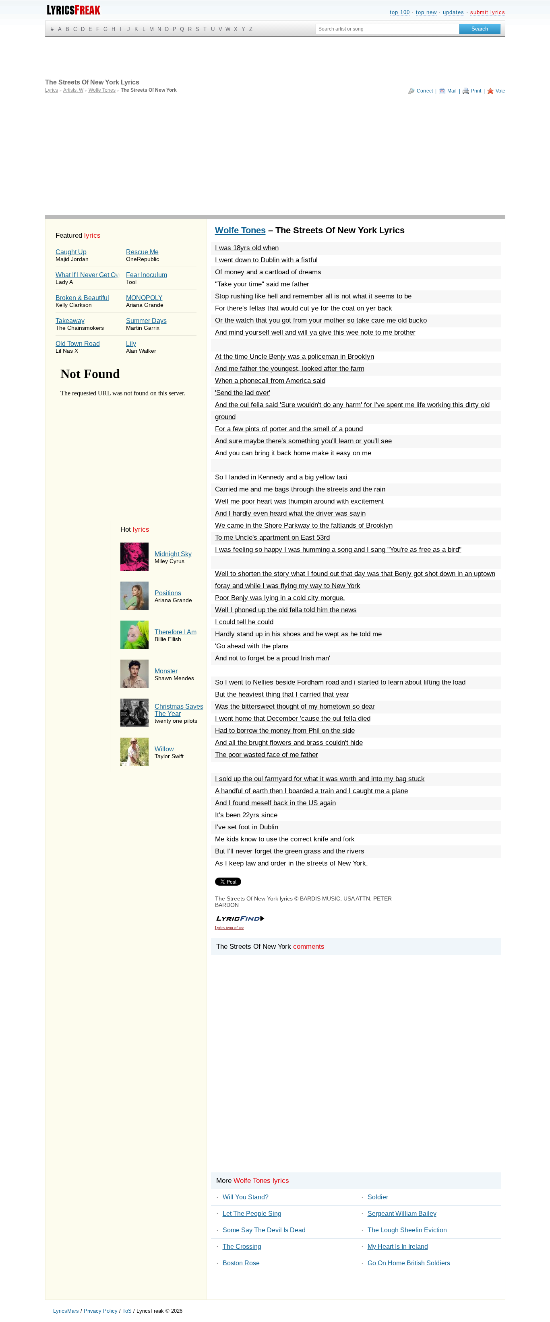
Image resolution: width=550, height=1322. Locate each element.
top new (426, 12)
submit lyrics (487, 12)
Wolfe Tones (240, 230)
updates (453, 12)
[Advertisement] (275, 154)
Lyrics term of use (229, 927)
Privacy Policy (101, 1311)
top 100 (400, 12)
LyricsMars (66, 1311)
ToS (127, 1311)
